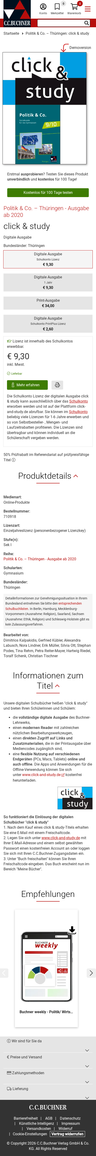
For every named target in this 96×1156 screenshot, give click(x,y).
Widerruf (65, 1128)
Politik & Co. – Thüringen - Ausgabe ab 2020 (39, 559)
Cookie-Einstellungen (30, 1134)
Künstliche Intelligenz (36, 1123)
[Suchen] (87, 23)
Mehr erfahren (29, 385)
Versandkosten (39, 1128)
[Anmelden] (43, 8)
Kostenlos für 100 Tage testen (48, 192)
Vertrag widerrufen (67, 1134)
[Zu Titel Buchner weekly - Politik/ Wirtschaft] (46, 961)
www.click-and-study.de (41, 775)
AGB (48, 1118)
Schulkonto (78, 401)
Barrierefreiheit (26, 1118)
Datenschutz (70, 1118)
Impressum (71, 1123)
